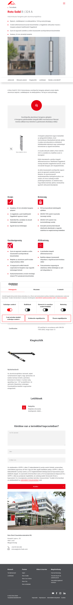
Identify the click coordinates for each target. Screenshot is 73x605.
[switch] (27, 310)
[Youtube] (53, 593)
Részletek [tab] (36, 289)
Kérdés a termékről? (54, 80)
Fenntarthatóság (56, 573)
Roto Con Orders (27, 578)
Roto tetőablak (26, 584)
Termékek (12, 7)
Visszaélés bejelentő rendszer (57, 581)
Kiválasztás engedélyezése (36, 318)
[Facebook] (56, 593)
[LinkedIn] (64, 593)
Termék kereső (12, 573)
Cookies (63, 597)
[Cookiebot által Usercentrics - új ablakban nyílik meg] (10, 284)
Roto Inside (25, 575)
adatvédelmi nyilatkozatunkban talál (45, 297)
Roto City (24, 581)
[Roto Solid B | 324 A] (11, 149)
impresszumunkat (62, 297)
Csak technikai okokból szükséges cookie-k (13, 318)
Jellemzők (11, 80)
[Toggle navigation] (64, 3)
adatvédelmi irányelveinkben (30, 480)
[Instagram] (60, 593)
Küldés (35, 486)
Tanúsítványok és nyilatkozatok (56, 576)
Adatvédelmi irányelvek (53, 597)
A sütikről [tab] (60, 289)
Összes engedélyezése (60, 318)
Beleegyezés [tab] (13, 289)
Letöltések (42, 80)
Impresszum (42, 597)
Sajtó (23, 573)
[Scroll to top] (69, 601)
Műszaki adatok (22, 80)
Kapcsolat (35, 597)
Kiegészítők (33, 80)
